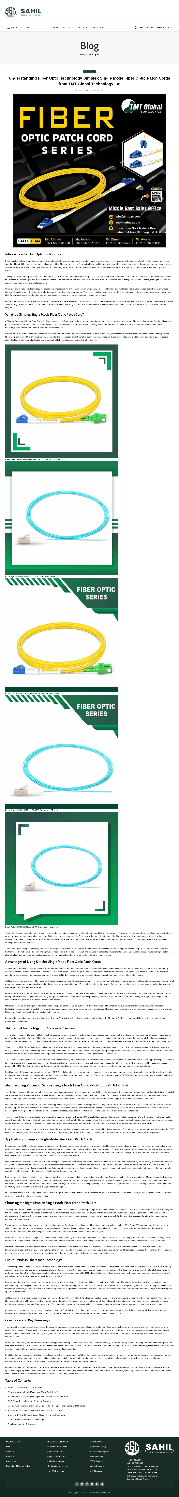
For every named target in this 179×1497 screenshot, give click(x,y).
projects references (56, 1456)
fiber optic (94, 1282)
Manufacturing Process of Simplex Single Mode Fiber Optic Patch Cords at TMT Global (46, 1406)
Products (10, 1456)
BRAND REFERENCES (57, 1442)
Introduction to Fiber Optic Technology (25, 1387)
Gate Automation (97, 1456)
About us (10, 1451)
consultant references (57, 1447)
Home (83, 54)
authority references (56, 1461)
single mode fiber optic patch (108, 1327)
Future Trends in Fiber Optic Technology (26, 1419)
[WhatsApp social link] (102, 1484)
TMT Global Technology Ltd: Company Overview (29, 1401)
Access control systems (100, 1451)
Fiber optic (93, 54)
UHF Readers (96, 1471)
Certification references (57, 1466)
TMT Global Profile (55, 1471)
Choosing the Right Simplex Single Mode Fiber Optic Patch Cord (36, 1415)
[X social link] (82, 1484)
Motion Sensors (97, 1466)
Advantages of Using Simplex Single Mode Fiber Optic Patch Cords (38, 1396)
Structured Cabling (98, 1447)
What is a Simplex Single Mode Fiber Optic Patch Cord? (33, 1392)
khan (87, 90)
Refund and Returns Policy (18, 1466)
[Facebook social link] (77, 1484)
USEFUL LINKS (13, 1442)
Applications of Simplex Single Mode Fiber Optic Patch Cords (35, 1410)
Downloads (96, 1442)
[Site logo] (23, 12)
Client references (55, 1451)
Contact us (11, 1461)
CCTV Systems (96, 1461)
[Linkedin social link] (97, 1484)
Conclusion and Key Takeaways (22, 1424)
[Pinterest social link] (92, 1484)
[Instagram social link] (87, 1484)
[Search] (135, 28)
